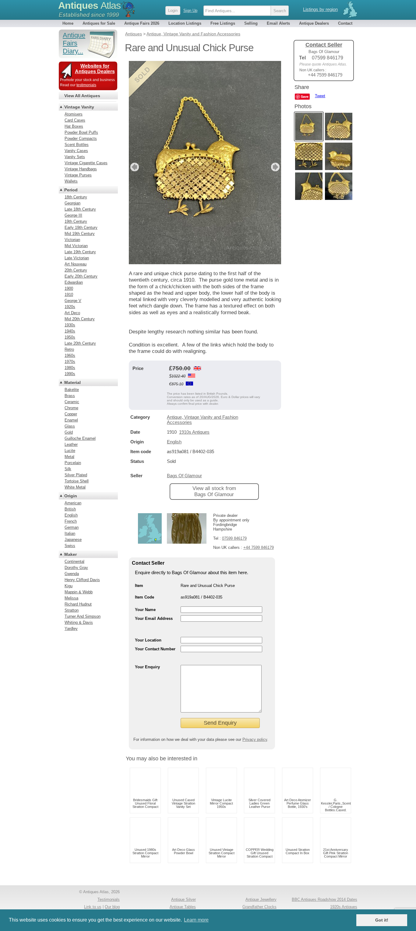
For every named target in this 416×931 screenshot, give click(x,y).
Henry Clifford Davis (82, 579)
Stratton (72, 610)
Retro (69, 349)
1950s (70, 337)
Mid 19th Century (80, 233)
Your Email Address (154, 618)
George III (73, 215)
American (73, 503)
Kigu (68, 586)
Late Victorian (77, 258)
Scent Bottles (77, 144)
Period (71, 189)
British (70, 509)
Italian (70, 533)
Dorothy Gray (76, 567)
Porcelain (73, 462)
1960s (70, 355)
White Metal (75, 487)
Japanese (73, 539)
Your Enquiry (147, 667)
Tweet (320, 96)
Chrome (71, 408)
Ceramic (72, 402)
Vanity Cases (76, 150)
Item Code (144, 597)
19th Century (76, 221)
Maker (70, 554)
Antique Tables (183, 906)
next (276, 167)
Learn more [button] (196, 919)
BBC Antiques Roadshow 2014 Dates (324, 899)
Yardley (71, 628)
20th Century (76, 270)
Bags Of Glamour (184, 475)
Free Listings (222, 23)
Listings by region (320, 9)
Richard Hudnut (78, 604)
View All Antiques (82, 95)
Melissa (71, 598)
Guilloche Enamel (80, 438)
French (71, 521)
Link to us (92, 906)
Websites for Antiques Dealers (95, 68)
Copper (71, 414)
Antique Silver (183, 899)
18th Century (76, 197)
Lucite (70, 450)
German (72, 527)
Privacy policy (254, 739)
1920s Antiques (343, 906)
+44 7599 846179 (258, 547)
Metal (69, 456)
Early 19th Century (81, 227)
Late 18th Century (80, 209)
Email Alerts (278, 23)
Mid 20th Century (80, 319)
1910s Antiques (194, 432)
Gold (69, 432)
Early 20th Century (81, 276)
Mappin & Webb (79, 592)
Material (72, 382)
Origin (70, 495)
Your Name (145, 609)
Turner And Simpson (82, 616)
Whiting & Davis (79, 622)
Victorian (72, 239)
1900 (69, 288)
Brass (70, 395)
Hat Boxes (74, 126)
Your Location (148, 640)
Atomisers (74, 114)
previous (134, 167)
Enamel (71, 420)
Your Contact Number (155, 649)
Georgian (72, 203)
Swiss (70, 545)
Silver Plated (76, 475)
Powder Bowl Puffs (81, 132)
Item (139, 585)
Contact (345, 23)
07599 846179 (234, 538)
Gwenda (72, 573)
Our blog (112, 906)
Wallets (71, 181)
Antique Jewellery (261, 899)
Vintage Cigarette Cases (86, 163)
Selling (251, 23)
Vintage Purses (78, 175)
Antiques (89, 5)
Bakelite (72, 389)
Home (67, 23)
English (174, 441)
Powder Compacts (81, 138)
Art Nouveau (75, 264)
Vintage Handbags (81, 169)
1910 (69, 294)
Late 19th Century (80, 252)
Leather (71, 444)
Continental (74, 561)
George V (73, 300)
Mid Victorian (76, 245)
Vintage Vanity (79, 107)
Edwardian (74, 282)
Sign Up (190, 10)
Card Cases (75, 120)
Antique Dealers (314, 23)
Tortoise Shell (77, 481)
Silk (68, 469)
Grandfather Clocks (259, 906)
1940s (70, 331)
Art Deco (72, 313)
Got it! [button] (381, 920)
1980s (70, 367)
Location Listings (184, 23)
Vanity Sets (75, 157)
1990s (70, 373)
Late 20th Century (80, 343)
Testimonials (108, 899)
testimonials (86, 85)
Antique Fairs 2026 (141, 23)
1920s (70, 306)
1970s (70, 361)
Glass (70, 426)
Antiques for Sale (99, 23)
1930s (70, 325)
